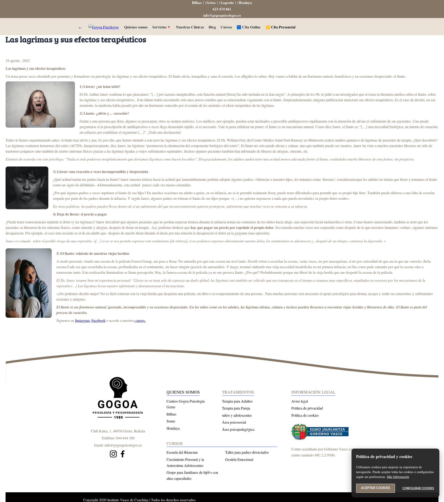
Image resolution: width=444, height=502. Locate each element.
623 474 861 (222, 9)
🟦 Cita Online (249, 27)
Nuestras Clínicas (190, 27)
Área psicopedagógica (238, 429)
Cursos (226, 27)
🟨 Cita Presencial (280, 27)
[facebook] (122, 454)
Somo (170, 421)
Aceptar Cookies (375, 488)
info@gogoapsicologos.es (222, 15)
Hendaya (245, 2)
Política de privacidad (307, 408)
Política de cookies (305, 415)
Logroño (227, 2)
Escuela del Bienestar (182, 452)
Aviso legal (299, 401)
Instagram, (82, 320)
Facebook (98, 320)
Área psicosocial (234, 422)
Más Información (398, 476)
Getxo (211, 2)
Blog (212, 27)
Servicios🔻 (161, 27)
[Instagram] (113, 454)
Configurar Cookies (418, 488)
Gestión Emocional (239, 459)
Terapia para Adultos (237, 401)
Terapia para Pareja (236, 408)
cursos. (140, 320)
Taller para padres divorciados (247, 452)
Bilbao (197, 2)
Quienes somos (136, 27)
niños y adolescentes (237, 415)
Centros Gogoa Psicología (185, 401)
